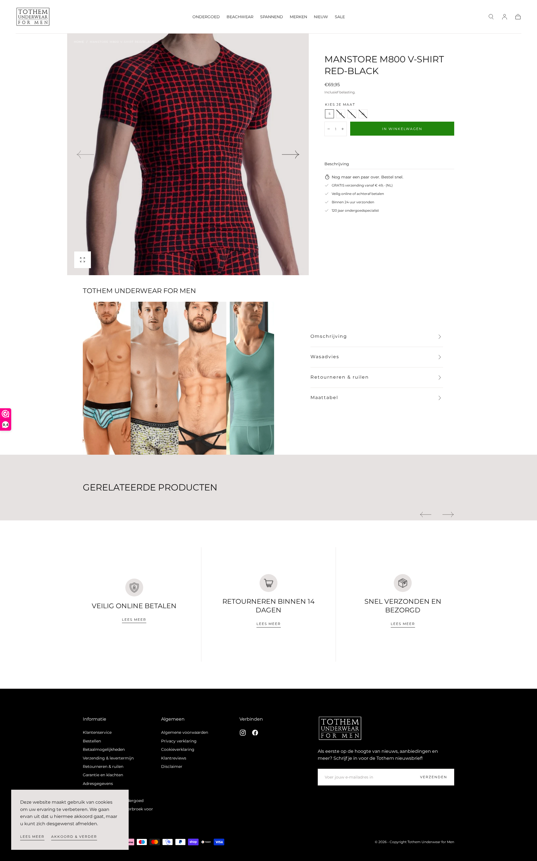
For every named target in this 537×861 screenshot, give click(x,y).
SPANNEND (271, 17)
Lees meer (32, 836)
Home (79, 42)
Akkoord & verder (74, 836)
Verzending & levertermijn (108, 758)
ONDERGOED (206, 17)
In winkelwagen (402, 129)
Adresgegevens (98, 783)
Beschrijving (336, 164)
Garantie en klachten (103, 774)
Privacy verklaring (179, 741)
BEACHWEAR (240, 17)
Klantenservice (97, 732)
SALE (340, 17)
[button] (491, 16)
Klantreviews (173, 758)
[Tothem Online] (340, 728)
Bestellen (92, 741)
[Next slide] (291, 154)
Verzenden (433, 777)
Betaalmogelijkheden (104, 749)
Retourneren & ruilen (103, 766)
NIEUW (321, 17)
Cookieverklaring (177, 749)
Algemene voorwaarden (184, 732)
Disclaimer (171, 766)
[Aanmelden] (504, 16)
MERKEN (298, 17)
